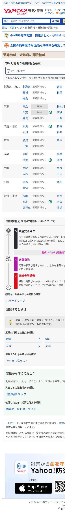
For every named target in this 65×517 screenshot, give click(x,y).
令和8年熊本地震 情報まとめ (29, 35)
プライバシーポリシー (40, 501)
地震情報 (56, 35)
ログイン (50, 13)
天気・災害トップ (12, 27)
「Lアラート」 (13, 423)
